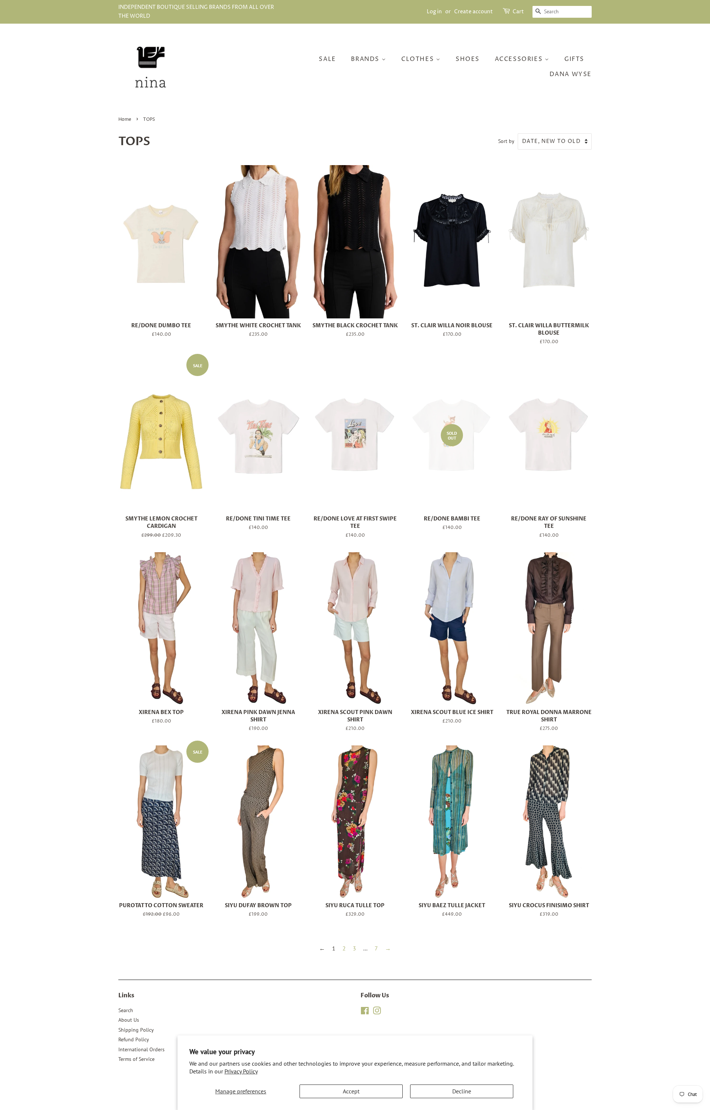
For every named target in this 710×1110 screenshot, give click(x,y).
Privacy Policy (241, 1071)
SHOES (468, 59)
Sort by (506, 140)
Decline (461, 1091)
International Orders (141, 1049)
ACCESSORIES (520, 59)
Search (125, 1010)
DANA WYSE (571, 74)
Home (124, 119)
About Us (128, 1020)
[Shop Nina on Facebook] (365, 1012)
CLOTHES (418, 59)
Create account (473, 11)
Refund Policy (133, 1039)
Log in (434, 11)
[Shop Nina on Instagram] (377, 1012)
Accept (351, 1091)
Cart (518, 11)
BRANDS (366, 59)
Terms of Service (136, 1059)
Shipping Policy (136, 1030)
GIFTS (574, 59)
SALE (327, 59)
